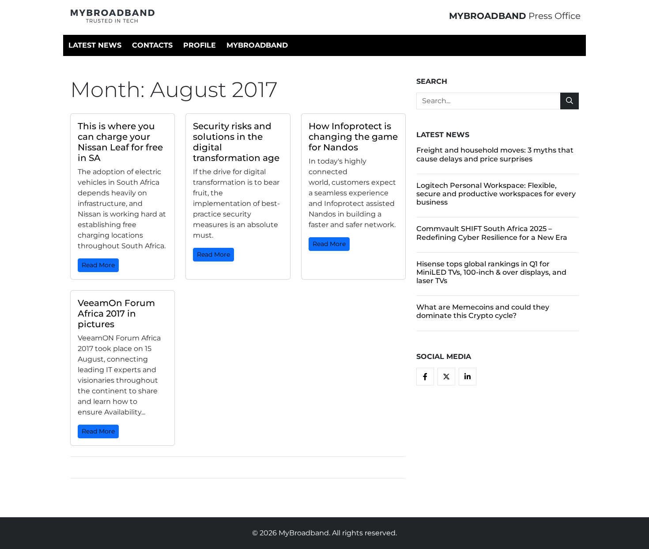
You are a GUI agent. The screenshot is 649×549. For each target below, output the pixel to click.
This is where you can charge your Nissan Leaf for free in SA (120, 142)
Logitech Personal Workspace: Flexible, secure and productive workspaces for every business (496, 193)
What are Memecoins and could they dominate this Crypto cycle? (482, 311)
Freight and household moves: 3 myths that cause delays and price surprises (495, 154)
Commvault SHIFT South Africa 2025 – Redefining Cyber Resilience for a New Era (491, 232)
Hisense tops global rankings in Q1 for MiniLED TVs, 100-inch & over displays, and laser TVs (491, 272)
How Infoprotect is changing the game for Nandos (353, 137)
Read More (98, 265)
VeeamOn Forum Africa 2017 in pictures (116, 313)
